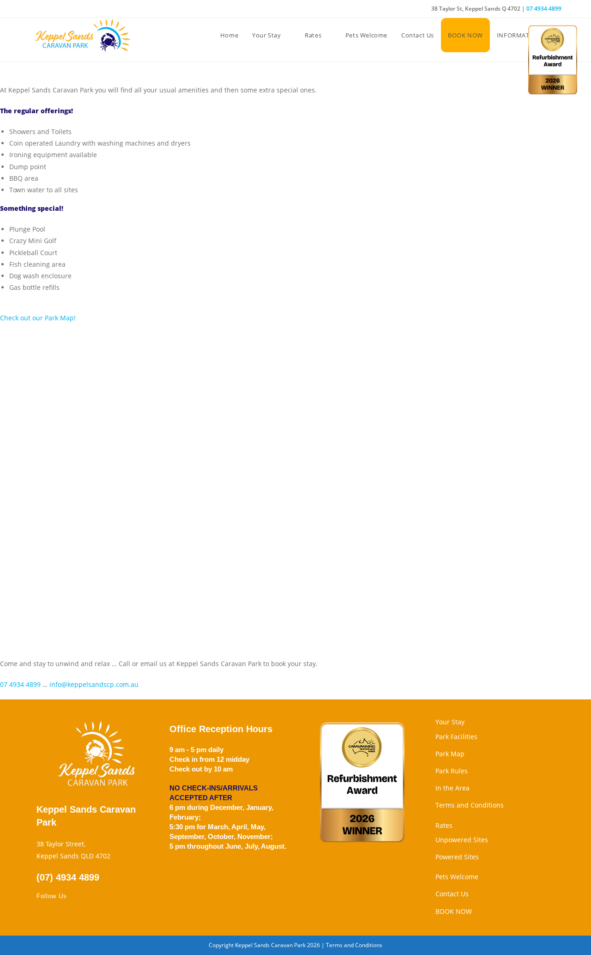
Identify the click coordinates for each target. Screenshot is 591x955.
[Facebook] (42, 915)
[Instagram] (53, 915)
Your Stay (449, 721)
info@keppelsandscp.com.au (94, 684)
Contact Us (452, 893)
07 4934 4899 (543, 8)
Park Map (449, 753)
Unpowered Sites (461, 839)
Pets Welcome (456, 876)
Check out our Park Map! (38, 317)
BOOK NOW (453, 911)
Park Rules (451, 770)
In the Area (452, 788)
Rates (443, 825)
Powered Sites (457, 856)
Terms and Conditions (469, 805)
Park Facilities (456, 736)
